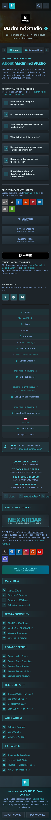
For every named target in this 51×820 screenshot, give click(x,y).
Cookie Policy (39, 799)
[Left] (4, 50)
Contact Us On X (16, 704)
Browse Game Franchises (20, 661)
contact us (19, 94)
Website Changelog (17, 633)
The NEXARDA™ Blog (18, 623)
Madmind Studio (30, 193)
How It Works (14, 590)
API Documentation (17, 770)
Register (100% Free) (18, 600)
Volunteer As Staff (16, 737)
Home (12, 496)
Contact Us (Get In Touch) (20, 694)
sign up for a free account (30, 448)
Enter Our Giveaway (17, 638)
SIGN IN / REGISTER (46, 6)
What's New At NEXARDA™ (20, 628)
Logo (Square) (35, 265)
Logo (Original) (28, 268)
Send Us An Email (16, 699)
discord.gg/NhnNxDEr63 (24, 387)
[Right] (47, 50)
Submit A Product (16, 727)
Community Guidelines (19, 755)
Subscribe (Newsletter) (19, 605)
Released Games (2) (38, 50)
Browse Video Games (18, 656)
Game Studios (31, 496)
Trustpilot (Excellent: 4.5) (20, 765)
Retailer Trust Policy (17, 760)
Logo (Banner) (8, 268)
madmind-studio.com (24, 371)
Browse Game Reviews (19, 676)
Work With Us (14, 732)
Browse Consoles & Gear (19, 671)
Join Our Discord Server (19, 709)
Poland (25, 422)
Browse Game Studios (18, 666)
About (16, 50)
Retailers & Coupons (17, 595)
